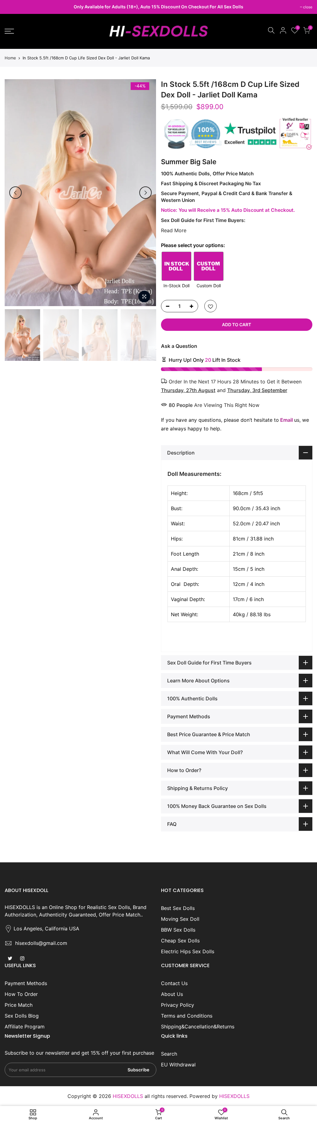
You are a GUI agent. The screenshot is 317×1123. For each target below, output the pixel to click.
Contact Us (174, 983)
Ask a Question (179, 346)
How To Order (21, 994)
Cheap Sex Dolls (180, 940)
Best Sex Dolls (178, 908)
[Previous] (15, 192)
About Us (172, 994)
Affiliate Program (25, 1026)
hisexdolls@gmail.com (41, 943)
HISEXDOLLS (234, 1096)
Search (169, 1054)
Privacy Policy (177, 1005)
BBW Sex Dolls (178, 930)
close (12, 7)
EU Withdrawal (178, 1064)
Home (10, 57)
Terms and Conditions (186, 1016)
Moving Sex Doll (180, 919)
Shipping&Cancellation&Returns (197, 1026)
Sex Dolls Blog (22, 1016)
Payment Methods (26, 983)
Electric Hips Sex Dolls (187, 951)
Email (286, 420)
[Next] (145, 192)
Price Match (19, 1005)
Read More (173, 230)
